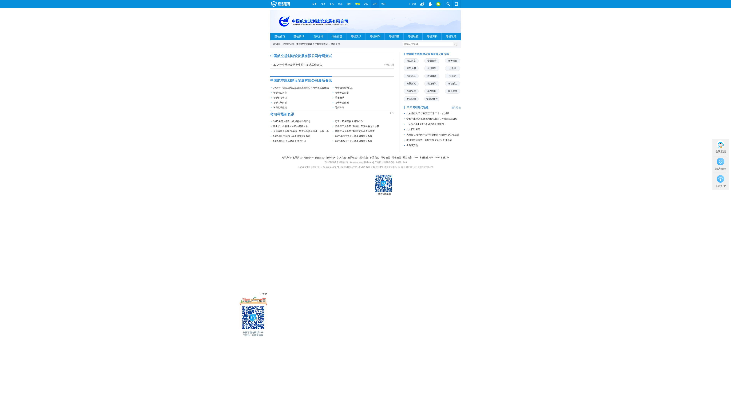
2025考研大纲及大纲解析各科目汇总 (291, 121)
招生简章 (411, 60)
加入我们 (341, 157)
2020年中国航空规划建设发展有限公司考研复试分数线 (301, 87)
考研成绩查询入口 (344, 87)
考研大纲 (411, 68)
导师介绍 (318, 36)
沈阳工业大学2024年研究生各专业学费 (355, 131)
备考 (331, 4)
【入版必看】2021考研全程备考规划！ (426, 124)
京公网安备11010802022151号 (417, 167)
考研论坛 (451, 36)
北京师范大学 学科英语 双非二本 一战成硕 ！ (429, 113)
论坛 (366, 4)
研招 (375, 4)
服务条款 (319, 157)
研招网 (276, 44)
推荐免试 (411, 83)
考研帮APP (456, 4)
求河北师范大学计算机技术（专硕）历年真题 (429, 140)
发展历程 (297, 157)
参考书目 (452, 60)
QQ (430, 4)
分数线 (452, 68)
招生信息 (337, 36)
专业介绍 (411, 98)
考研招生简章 (280, 92)
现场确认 (432, 83)
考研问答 (394, 36)
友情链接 (352, 157)
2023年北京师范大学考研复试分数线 (291, 136)
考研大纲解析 (280, 102)
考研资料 (432, 36)
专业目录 (432, 60)
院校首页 (280, 36)
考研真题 (432, 76)
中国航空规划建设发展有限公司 (312, 44)
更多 (391, 113)
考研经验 (413, 36)
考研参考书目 (280, 97)
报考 (323, 4)
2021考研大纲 (442, 157)
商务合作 (308, 157)
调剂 (348, 4)
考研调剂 (375, 36)
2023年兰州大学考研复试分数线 (289, 141)
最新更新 (407, 157)
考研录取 (411, 76)
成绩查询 (432, 68)
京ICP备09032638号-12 (388, 167)
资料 (383, 4)
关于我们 (286, 157)
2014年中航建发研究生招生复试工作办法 (297, 64)
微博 (422, 4)
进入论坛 (456, 107)
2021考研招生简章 (423, 157)
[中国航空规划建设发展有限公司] (315, 23)
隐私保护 (330, 157)
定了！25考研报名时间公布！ (350, 121)
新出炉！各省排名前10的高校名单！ (291, 126)
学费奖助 (432, 91)
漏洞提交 (363, 157)
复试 (340, 4)
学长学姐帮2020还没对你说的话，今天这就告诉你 (431, 118)
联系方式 (452, 91)
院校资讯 (299, 36)
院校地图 (396, 157)
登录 (414, 4)
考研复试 (356, 36)
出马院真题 (412, 145)
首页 (314, 4)
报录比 (452, 76)
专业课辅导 (432, 98)
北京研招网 (288, 44)
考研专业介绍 (342, 102)
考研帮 (290, 4)
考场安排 (411, 91)
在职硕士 (452, 83)
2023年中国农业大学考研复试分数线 (353, 136)
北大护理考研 (413, 129)
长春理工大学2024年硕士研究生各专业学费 (357, 126)
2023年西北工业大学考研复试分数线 (353, 141)
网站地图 (385, 157)
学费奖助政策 (280, 107)
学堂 (357, 4)
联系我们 (374, 157)
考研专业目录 (342, 92)
